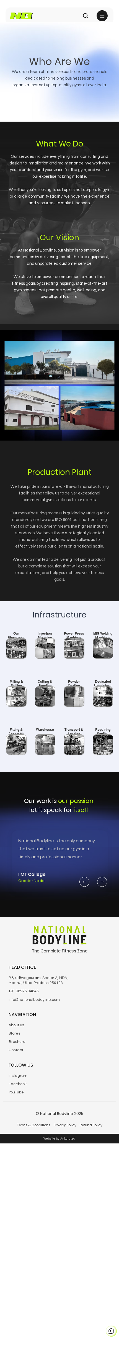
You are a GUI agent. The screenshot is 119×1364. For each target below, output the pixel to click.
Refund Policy (91, 1125)
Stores (14, 1033)
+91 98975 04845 (24, 991)
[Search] (85, 16)
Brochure (17, 1042)
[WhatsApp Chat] (111, 1331)
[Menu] (102, 16)
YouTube (16, 1092)
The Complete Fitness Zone (59, 951)
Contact (16, 1050)
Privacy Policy (65, 1125)
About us (16, 1025)
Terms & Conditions (33, 1125)
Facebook (18, 1084)
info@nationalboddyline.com (34, 1000)
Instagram (18, 1076)
